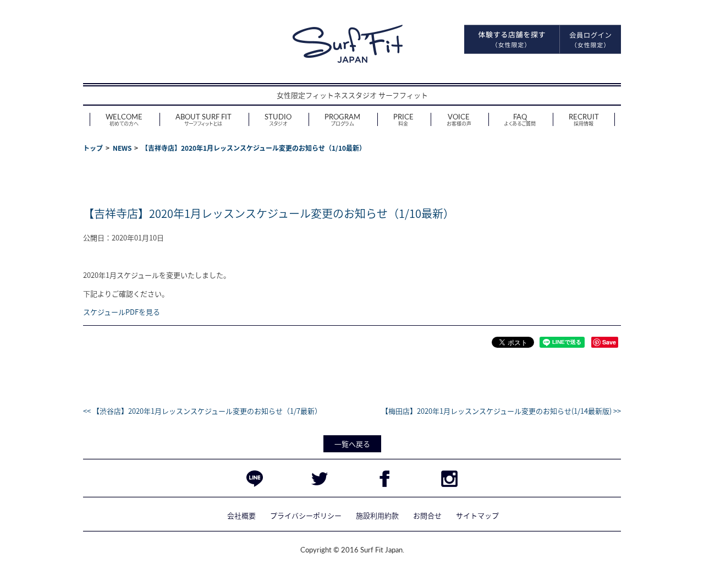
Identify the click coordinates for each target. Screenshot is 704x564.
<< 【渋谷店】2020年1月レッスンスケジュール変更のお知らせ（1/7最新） (202, 411)
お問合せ (427, 515)
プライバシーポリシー (306, 515)
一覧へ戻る (352, 444)
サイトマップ (477, 515)
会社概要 (241, 515)
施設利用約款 (377, 515)
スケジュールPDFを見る (121, 311)
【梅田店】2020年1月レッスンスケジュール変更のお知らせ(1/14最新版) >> (501, 411)
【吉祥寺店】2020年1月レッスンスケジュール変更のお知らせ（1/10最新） (268, 213)
